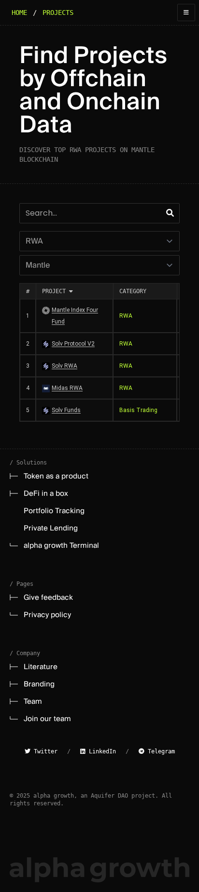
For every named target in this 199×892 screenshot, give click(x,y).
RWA (125, 315)
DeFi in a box (46, 493)
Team (33, 701)
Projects (58, 12)
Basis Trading (138, 410)
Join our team (47, 718)
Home (19, 12)
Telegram (159, 751)
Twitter (43, 751)
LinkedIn (100, 751)
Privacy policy (47, 614)
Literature (40, 666)
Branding (39, 684)
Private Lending (51, 528)
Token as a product (56, 476)
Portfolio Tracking (54, 510)
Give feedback (48, 597)
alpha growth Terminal (61, 545)
